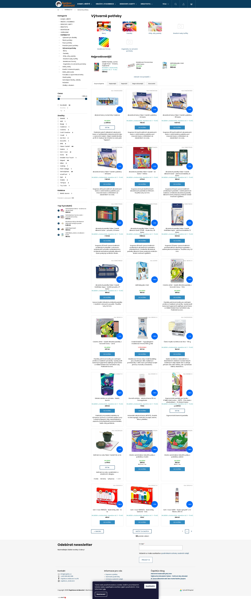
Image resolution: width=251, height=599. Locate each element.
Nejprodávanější (137, 84)
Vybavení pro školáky (70, 38)
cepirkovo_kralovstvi (68, 581)
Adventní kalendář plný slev (161, 573)
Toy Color (65, 186)
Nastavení (101, 594)
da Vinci (64, 138)
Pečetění (66, 83)
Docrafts (64, 141)
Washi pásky (67, 77)
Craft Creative (66, 132)
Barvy (65, 51)
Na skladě (65, 105)
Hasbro (63, 149)
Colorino (64, 130)
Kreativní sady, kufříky (70, 59)
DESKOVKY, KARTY (66, 24)
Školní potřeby (67, 40)
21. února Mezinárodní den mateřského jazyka (168, 578)
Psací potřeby (67, 43)
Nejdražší (124, 84)
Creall (63, 135)
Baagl (63, 124)
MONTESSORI (65, 30)
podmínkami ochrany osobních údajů (175, 553)
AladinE (64, 118)
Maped (64, 160)
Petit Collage (66, 169)
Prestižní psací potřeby (70, 46)
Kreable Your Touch (68, 158)
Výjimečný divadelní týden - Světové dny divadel (169, 576)
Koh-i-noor (65, 152)
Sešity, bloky (67, 67)
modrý (96, 479)
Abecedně (151, 84)
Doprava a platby (111, 574)
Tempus (64, 183)
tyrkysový (111, 479)
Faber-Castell (66, 146)
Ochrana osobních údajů (114, 579)
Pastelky (66, 53)
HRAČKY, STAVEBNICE (67, 22)
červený (103, 479)
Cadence (64, 127)
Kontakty (109, 581)
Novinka (64, 108)
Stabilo (64, 180)
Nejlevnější (112, 84)
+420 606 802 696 (67, 576)
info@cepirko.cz (66, 574)
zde (104, 589)
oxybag (64, 166)
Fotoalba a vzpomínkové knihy (73, 75)
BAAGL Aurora (66, 193)
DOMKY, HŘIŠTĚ (66, 19)
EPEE (63, 144)
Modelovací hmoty (69, 61)
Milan (63, 163)
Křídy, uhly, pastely (69, 56)
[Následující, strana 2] (187, 531)
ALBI (62, 121)
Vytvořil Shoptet (188, 590)
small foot (65, 174)
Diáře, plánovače (68, 72)
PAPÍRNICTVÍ (65, 35)
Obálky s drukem (68, 85)
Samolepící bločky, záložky (72, 80)
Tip (62, 111)
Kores (63, 155)
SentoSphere (66, 172)
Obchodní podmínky (113, 577)
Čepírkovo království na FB (70, 579)
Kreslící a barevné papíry (71, 69)
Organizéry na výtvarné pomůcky (74, 64)
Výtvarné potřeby (69, 48)
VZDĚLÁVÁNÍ (64, 32)
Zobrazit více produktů (141, 77)
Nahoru (98, 531)
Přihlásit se (146, 560)
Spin (63, 177)
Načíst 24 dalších (142, 531)
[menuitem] (84, 4)
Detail (107, 127)
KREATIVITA (64, 27)
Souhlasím (150, 586)
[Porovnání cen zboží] (62, 597)
